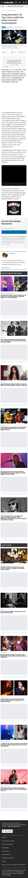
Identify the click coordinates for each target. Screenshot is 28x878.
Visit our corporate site (14, 826)
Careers (4, 861)
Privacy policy (5, 847)
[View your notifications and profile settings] (16, 2)
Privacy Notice (22, 238)
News (3, 27)
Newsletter (23, 52)
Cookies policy (5, 851)
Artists (3, 10)
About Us (4, 837)
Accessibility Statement (8, 858)
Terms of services (20, 236)
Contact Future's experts (8, 841)
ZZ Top (11, 70)
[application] (14, 174)
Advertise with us (6, 854)
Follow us (15, 52)
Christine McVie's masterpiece (16, 6)
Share (5, 52)
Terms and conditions (7, 844)
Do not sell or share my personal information (13, 864)
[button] (2, 2)
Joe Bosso (10, 27)
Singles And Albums (11, 10)
